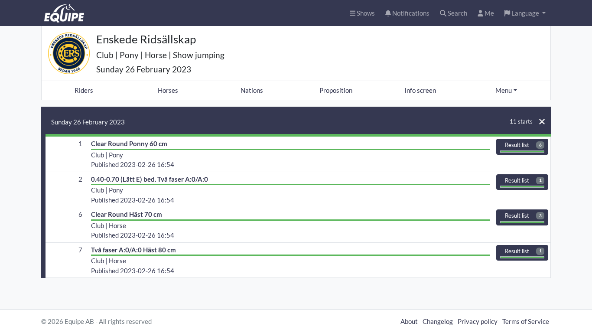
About (409, 321)
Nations (252, 90)
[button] (525, 13)
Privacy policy (478, 321)
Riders (84, 90)
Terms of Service (525, 321)
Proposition (335, 90)
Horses (168, 90)
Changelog (438, 321)
